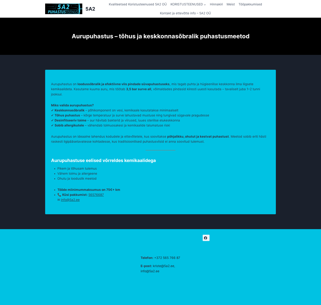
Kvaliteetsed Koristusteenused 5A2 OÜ (138, 4)
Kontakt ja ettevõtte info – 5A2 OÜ (185, 13)
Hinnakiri (216, 4)
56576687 (96, 195)
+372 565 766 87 (167, 258)
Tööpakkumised (250, 4)
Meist (231, 4)
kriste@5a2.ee (163, 266)
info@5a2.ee (70, 200)
